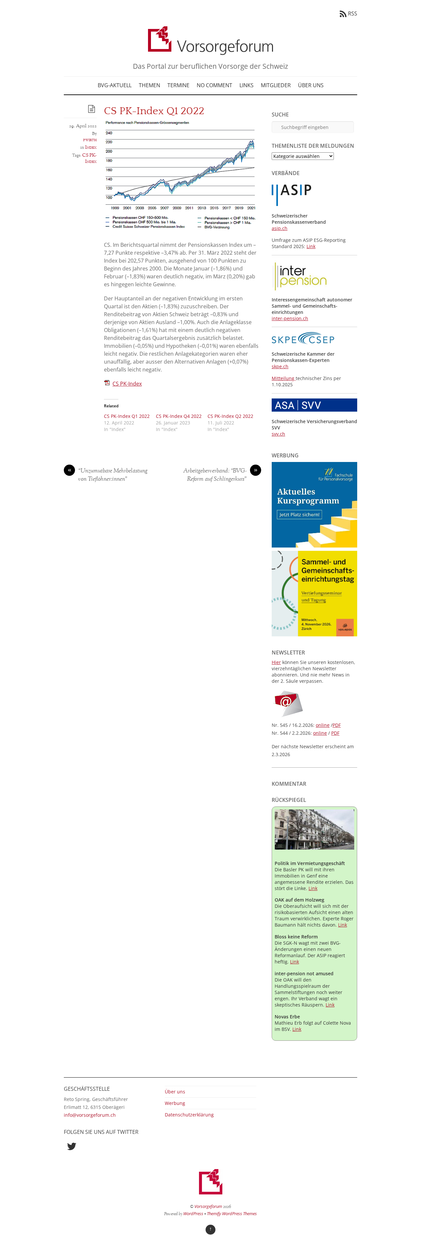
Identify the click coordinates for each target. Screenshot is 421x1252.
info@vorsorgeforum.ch (90, 1115)
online (323, 725)
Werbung (175, 1103)
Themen (149, 85)
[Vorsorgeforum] (210, 50)
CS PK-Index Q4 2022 (179, 416)
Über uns (311, 85)
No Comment (214, 85)
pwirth (90, 140)
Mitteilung (284, 378)
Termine (178, 85)
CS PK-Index (89, 158)
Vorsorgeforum (208, 1206)
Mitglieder (276, 85)
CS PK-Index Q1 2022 (127, 416)
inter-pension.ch (290, 318)
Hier (276, 662)
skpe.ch (280, 366)
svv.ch (278, 434)
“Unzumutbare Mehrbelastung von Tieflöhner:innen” (108, 475)
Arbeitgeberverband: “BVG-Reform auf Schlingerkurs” (220, 475)
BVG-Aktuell (115, 85)
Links (246, 85)
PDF (337, 725)
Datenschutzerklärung (189, 1114)
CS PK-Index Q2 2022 (230, 416)
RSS (352, 13)
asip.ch (279, 228)
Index (91, 147)
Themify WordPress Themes (232, 1213)
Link (311, 246)
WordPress (193, 1213)
